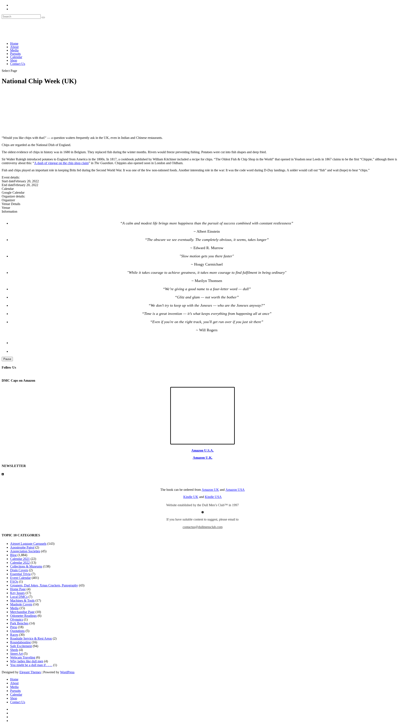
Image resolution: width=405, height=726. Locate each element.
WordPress (67, 672)
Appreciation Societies (25, 551)
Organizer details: (13, 196)
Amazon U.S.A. (202, 450)
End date (8, 185)
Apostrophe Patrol (22, 547)
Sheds (14, 650)
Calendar (16, 57)
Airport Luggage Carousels (28, 543)
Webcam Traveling (22, 657)
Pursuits (15, 53)
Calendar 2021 (20, 559)
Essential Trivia (20, 574)
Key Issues (17, 593)
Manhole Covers (21, 604)
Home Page (18, 589)
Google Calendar (13, 192)
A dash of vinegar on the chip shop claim (61, 163)
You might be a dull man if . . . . (31, 665)
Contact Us (17, 64)
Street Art (16, 653)
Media (14, 50)
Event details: (11, 177)
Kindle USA (213, 497)
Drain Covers (19, 570)
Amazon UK (210, 489)
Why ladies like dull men (26, 661)
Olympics (16, 619)
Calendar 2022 (20, 562)
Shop (13, 60)
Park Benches (19, 623)
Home (14, 43)
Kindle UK (190, 497)
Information (9, 211)
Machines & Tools (22, 600)
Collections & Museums (26, 566)
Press (13, 627)
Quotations (17, 631)
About (14, 47)
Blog (13, 555)
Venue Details (11, 204)
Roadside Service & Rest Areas (31, 638)
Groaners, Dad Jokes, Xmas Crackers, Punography (44, 585)
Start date (8, 181)
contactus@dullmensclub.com (203, 527)
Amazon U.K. (202, 457)
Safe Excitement (21, 646)
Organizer (8, 200)
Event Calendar (20, 578)
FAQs (14, 581)
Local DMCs (19, 597)
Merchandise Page (22, 612)
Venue (6, 207)
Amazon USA (235, 489)
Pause (7, 359)
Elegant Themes (30, 672)
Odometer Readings (23, 615)
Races (14, 634)
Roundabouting (20, 642)
